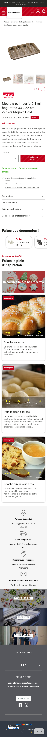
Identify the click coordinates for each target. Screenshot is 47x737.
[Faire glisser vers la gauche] (36, 89)
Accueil (7, 22)
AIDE (23, 665)
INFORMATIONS (23, 653)
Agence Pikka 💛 (27, 732)
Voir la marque (8, 123)
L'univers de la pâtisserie (21, 22)
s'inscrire (23, 698)
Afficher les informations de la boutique (22, 187)
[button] (3, 11)
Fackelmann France (16, 729)
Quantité (5, 152)
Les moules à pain (20, 25)
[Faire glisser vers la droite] (43, 89)
